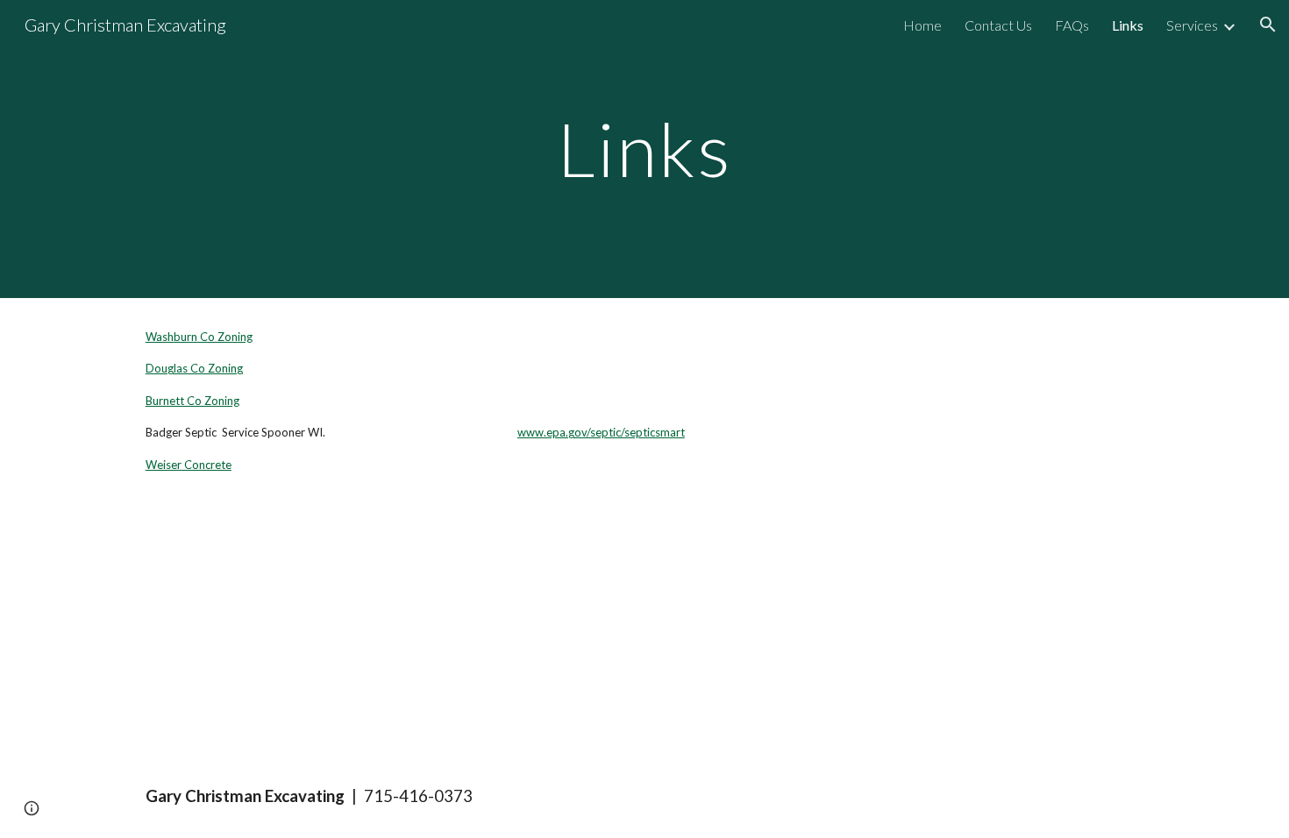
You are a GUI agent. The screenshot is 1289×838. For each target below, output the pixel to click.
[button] (1268, 25)
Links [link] (1127, 25)
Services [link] (1192, 25)
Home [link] (922, 25)
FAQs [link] (1072, 25)
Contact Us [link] (998, 25)
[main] (644, 148)
